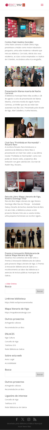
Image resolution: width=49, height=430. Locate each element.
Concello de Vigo (11, 341)
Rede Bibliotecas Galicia (14, 349)
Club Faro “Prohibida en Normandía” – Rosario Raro (23, 143)
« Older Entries (11, 284)
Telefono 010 (10, 345)
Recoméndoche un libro (14, 327)
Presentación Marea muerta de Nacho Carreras (23, 92)
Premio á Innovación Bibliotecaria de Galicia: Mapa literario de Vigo (22, 254)
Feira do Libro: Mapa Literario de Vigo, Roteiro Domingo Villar (23, 197)
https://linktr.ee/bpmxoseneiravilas (19, 302)
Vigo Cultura (10, 337)
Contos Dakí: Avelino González (19, 42)
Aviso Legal (9, 359)
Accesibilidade (10, 363)
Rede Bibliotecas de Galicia (16, 407)
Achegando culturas (13, 323)
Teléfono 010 (10, 403)
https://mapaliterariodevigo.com (18, 312)
